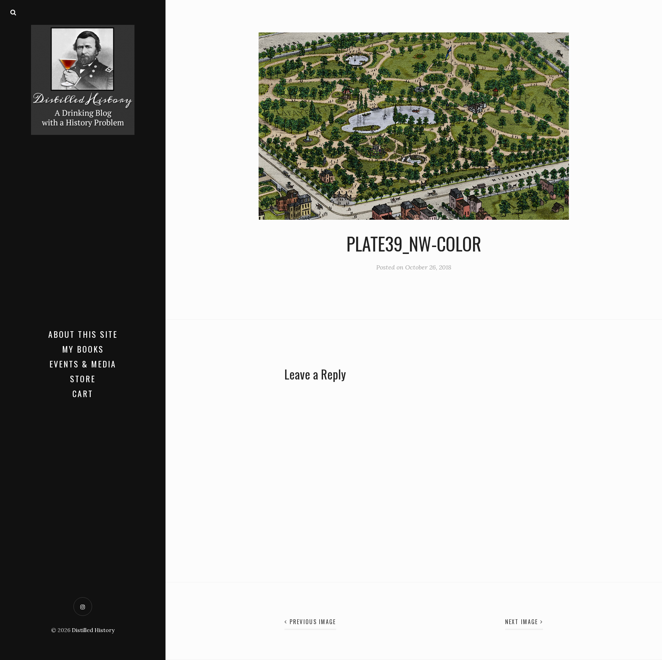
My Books (83, 349)
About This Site (83, 334)
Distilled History (93, 630)
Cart (82, 393)
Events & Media (82, 363)
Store (83, 378)
